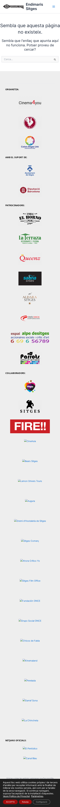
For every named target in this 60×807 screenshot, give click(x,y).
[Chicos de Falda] (30, 646)
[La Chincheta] (30, 726)
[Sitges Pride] (30, 386)
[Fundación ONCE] (29, 606)
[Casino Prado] (30, 122)
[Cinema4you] (30, 102)
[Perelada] (30, 685)
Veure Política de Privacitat (16, 796)
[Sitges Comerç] (30, 546)
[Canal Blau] (30, 763)
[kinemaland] (30, 666)
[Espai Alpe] (30, 338)
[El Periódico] (30, 749)
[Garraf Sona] (30, 705)
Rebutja (25, 802)
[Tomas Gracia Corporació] (30, 318)
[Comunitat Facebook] (30, 238)
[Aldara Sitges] (30, 298)
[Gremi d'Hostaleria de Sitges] (30, 526)
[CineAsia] (30, 446)
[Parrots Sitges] (30, 358)
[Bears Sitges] (30, 466)
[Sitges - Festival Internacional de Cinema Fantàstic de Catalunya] (30, 406)
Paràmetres (37, 796)
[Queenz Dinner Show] (30, 258)
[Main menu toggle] (53, 6)
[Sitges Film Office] (29, 586)
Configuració (41, 802)
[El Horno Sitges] (30, 218)
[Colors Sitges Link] (30, 142)
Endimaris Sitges (34, 6)
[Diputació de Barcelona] (30, 190)
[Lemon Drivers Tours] (30, 486)
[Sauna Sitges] (30, 278)
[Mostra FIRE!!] (30, 426)
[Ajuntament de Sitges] (30, 170)
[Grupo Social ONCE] (30, 626)
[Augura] (30, 506)
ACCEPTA (10, 802)
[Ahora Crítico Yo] (30, 566)
